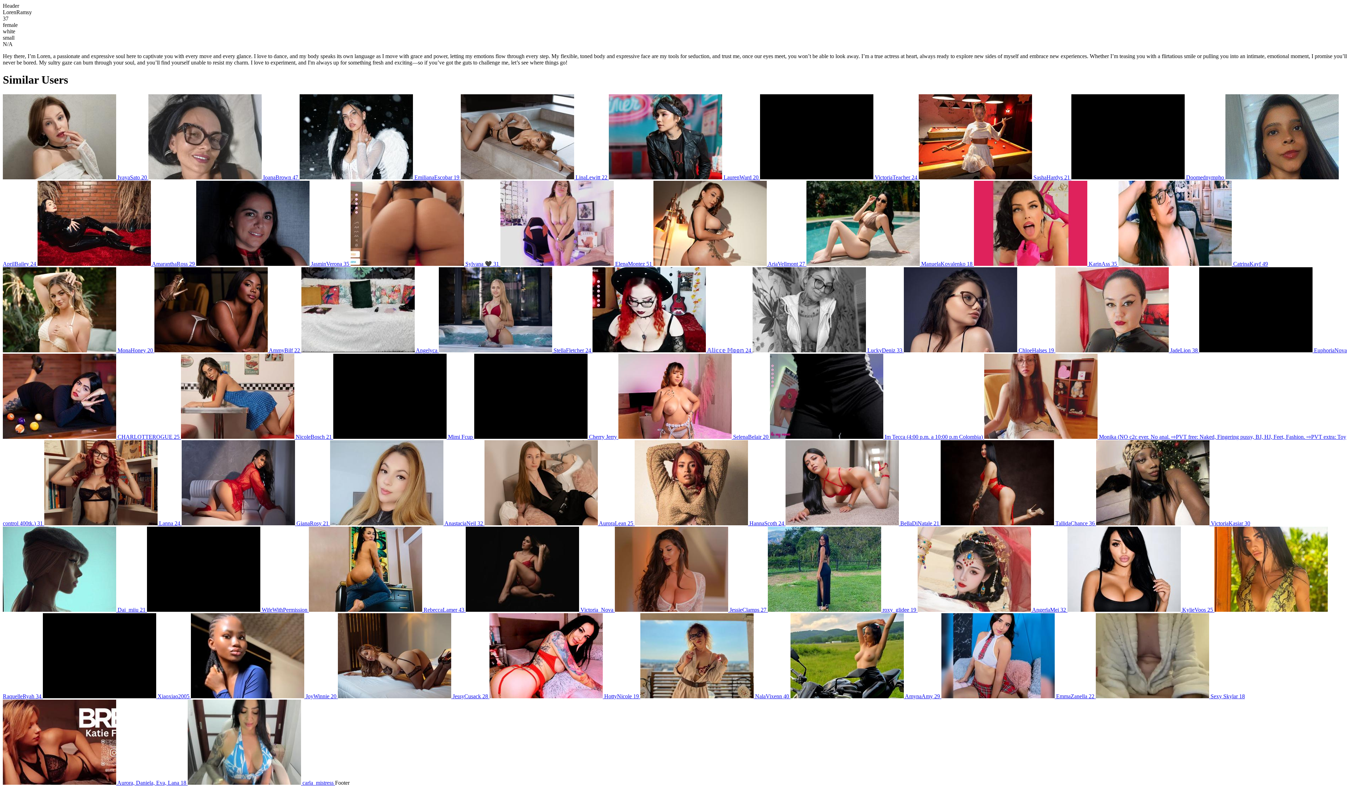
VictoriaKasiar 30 (1229, 523)
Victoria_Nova (597, 610)
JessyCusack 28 (470, 696)
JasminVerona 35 (330, 264)
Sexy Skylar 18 (1227, 696)
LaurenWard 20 (741, 177)
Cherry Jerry (603, 437)
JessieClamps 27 (748, 610)
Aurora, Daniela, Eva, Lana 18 (152, 783)
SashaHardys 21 (1051, 177)
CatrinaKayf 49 (1250, 264)
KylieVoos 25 (1197, 610)
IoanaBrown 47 (281, 177)
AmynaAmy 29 (922, 696)
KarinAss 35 (1102, 264)
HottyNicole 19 (621, 696)
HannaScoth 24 (767, 523)
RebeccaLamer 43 (444, 610)
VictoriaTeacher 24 (896, 177)
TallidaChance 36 (1075, 523)
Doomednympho (1205, 177)
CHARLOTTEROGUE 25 (148, 437)
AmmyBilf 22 (284, 350)
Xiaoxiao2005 (173, 696)
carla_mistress (318, 783)
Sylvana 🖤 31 (482, 264)
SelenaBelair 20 (751, 437)
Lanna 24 (170, 523)
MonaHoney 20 (135, 350)
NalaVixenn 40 (772, 696)
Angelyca (427, 350)
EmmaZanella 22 (1075, 696)
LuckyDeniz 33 (885, 350)
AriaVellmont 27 (786, 264)
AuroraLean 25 (616, 523)
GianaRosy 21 (312, 523)
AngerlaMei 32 (1049, 610)
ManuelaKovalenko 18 (947, 264)
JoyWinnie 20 (321, 696)
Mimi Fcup (460, 437)
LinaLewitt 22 (591, 177)
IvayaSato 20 (132, 177)
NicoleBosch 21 (313, 437)
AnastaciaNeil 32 (463, 523)
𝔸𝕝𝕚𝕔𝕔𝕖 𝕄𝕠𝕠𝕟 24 (729, 350)
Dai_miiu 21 (131, 610)
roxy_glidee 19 (899, 610)
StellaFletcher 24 (572, 350)
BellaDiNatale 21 (920, 523)
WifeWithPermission (284, 610)
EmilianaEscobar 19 (437, 177)
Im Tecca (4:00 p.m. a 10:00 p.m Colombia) (933, 437)
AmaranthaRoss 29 (173, 264)
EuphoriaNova (1330, 350)
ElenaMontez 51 (633, 264)
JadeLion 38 (1184, 350)
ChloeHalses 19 (1036, 350)
